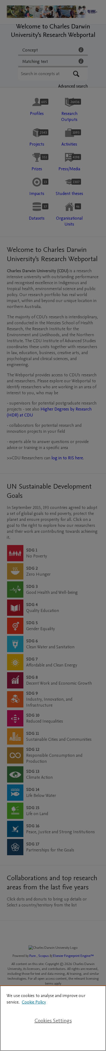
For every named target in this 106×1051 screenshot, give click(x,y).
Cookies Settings (53, 1020)
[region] (53, 1018)
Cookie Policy (34, 1002)
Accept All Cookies (53, 1038)
